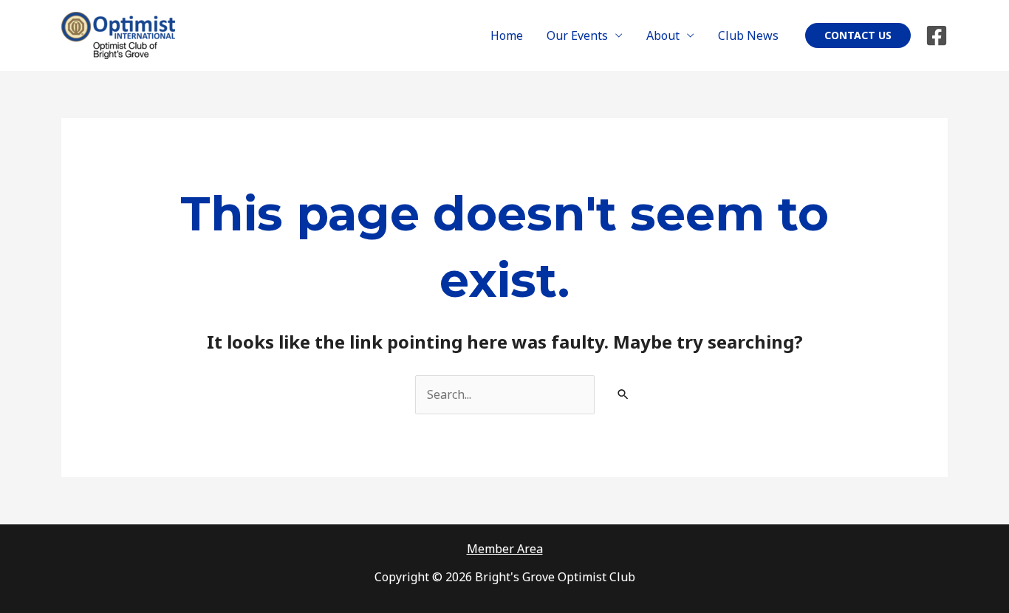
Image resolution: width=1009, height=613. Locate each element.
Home (506, 35)
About (663, 35)
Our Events (577, 35)
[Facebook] (937, 35)
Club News (748, 35)
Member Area (505, 549)
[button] (858, 35)
